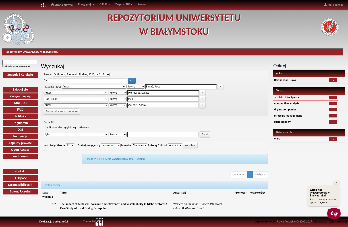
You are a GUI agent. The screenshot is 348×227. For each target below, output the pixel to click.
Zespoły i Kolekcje (20, 75)
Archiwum (20, 156)
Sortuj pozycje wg (89, 145)
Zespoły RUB (122, 4)
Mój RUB (20, 103)
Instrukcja (20, 136)
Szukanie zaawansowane (16, 66)
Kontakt (20, 171)
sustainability (282, 122)
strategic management (288, 115)
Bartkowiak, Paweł (285, 80)
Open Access (20, 150)
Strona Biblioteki (20, 185)
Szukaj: (48, 74)
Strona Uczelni (20, 191)
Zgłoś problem (338, 221)
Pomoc (142, 4)
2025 (277, 139)
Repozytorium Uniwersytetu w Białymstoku (31, 52)
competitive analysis (286, 103)
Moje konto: (335, 5)
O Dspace (20, 178)
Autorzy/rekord (157, 145)
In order (126, 145)
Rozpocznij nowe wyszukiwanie (62, 111)
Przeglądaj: (85, 4)
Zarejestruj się (20, 96)
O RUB (104, 4)
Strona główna (63, 5)
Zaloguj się (20, 89)
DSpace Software (265, 221)
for (45, 80)
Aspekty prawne (20, 143)
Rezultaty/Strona (54, 145)
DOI (20, 130)
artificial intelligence (286, 97)
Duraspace (319, 221)
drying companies (285, 109)
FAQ (20, 110)
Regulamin (20, 123)
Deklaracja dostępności (53, 221)
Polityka (20, 116)
